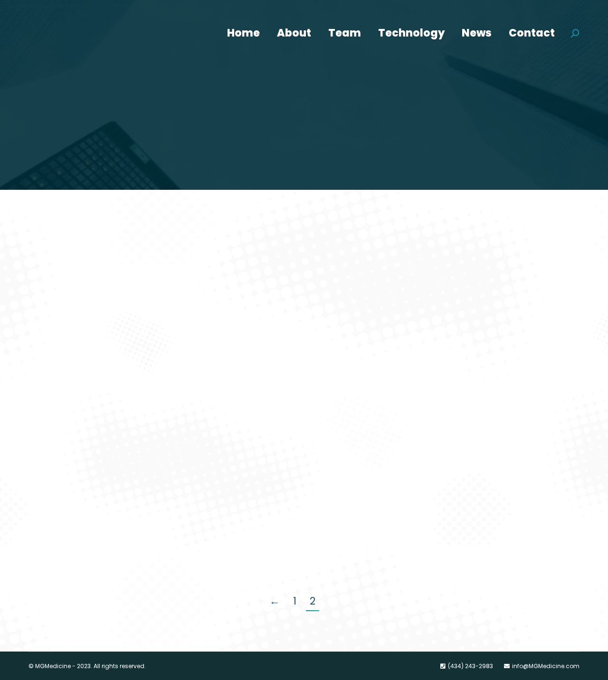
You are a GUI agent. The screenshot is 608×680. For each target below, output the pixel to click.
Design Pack (72, 249)
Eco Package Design (374, 365)
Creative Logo (359, 480)
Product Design (68, 266)
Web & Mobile (348, 266)
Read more (68, 310)
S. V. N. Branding (82, 480)
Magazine (349, 249)
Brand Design (75, 365)
